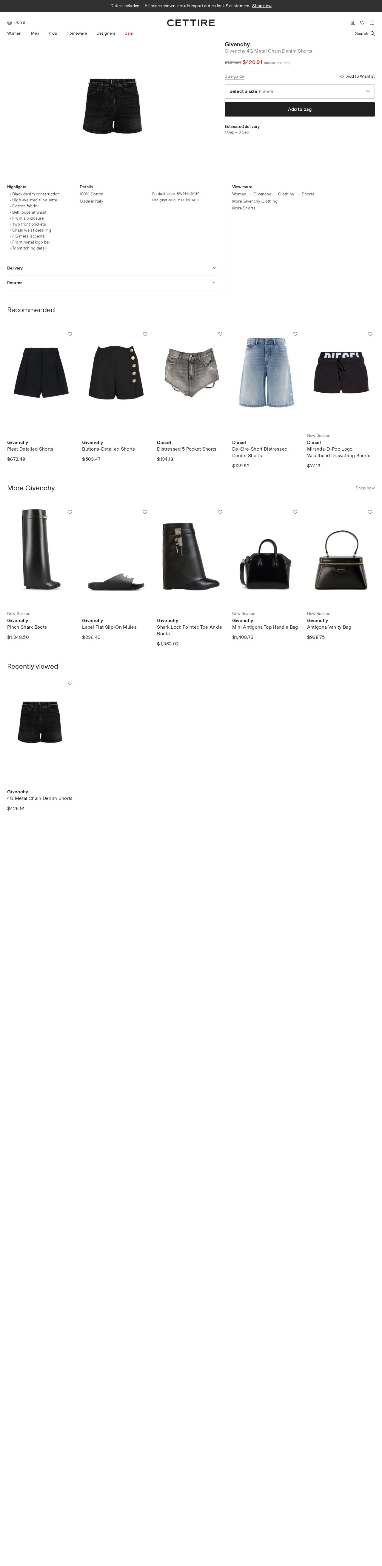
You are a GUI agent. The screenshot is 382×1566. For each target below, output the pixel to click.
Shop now (262, 5)
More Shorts (244, 208)
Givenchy (237, 44)
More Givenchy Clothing (255, 201)
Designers (105, 33)
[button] (16, 22)
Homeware (77, 33)
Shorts (308, 194)
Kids (53, 33)
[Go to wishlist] (362, 22)
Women (14, 33)
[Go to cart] (372, 22)
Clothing (286, 194)
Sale (129, 33)
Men (35, 33)
